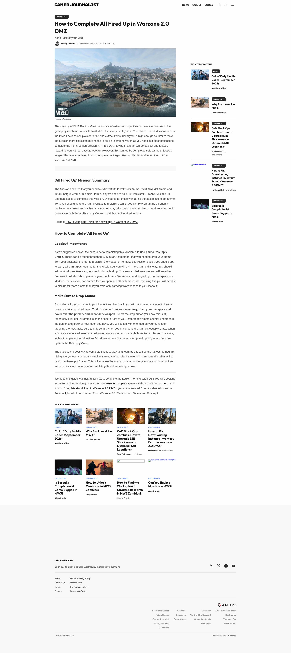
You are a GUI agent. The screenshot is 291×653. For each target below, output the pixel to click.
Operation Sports (202, 619)
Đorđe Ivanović (93, 439)
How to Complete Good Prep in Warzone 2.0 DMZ (85, 388)
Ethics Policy (76, 582)
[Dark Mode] (226, 5)
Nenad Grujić (123, 498)
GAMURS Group (229, 635)
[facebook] (226, 566)
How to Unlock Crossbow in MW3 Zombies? (98, 486)
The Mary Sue (229, 619)
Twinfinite (181, 610)
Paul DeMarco (123, 454)
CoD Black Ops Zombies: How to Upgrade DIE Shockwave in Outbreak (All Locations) (128, 440)
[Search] (219, 5)
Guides (196, 4)
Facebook (61, 393)
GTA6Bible (164, 627)
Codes (208, 4)
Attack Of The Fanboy (225, 610)
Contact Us (60, 582)
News (185, 4)
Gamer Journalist (160, 619)
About (57, 578)
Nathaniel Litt (154, 450)
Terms (57, 587)
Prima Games (162, 615)
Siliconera (181, 615)
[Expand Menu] (233, 5)
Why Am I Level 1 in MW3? (99, 433)
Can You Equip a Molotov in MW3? (160, 484)
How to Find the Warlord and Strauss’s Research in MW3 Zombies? (130, 488)
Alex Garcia (60, 498)
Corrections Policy (78, 587)
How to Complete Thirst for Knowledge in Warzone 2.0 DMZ (101, 221)
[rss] (211, 566)
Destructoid (230, 615)
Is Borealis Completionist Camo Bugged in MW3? (66, 488)
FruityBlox (206, 623)
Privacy (58, 591)
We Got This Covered (200, 615)
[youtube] (233, 566)
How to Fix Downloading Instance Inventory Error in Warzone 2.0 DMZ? (161, 438)
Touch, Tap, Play (161, 623)
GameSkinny (180, 619)
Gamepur (206, 610)
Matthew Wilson (62, 443)
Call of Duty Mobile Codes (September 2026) (68, 434)
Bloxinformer (230, 623)
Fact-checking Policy (80, 578)
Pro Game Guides (160, 610)
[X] (218, 566)
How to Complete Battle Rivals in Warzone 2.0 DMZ (137, 383)
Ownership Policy (78, 591)
